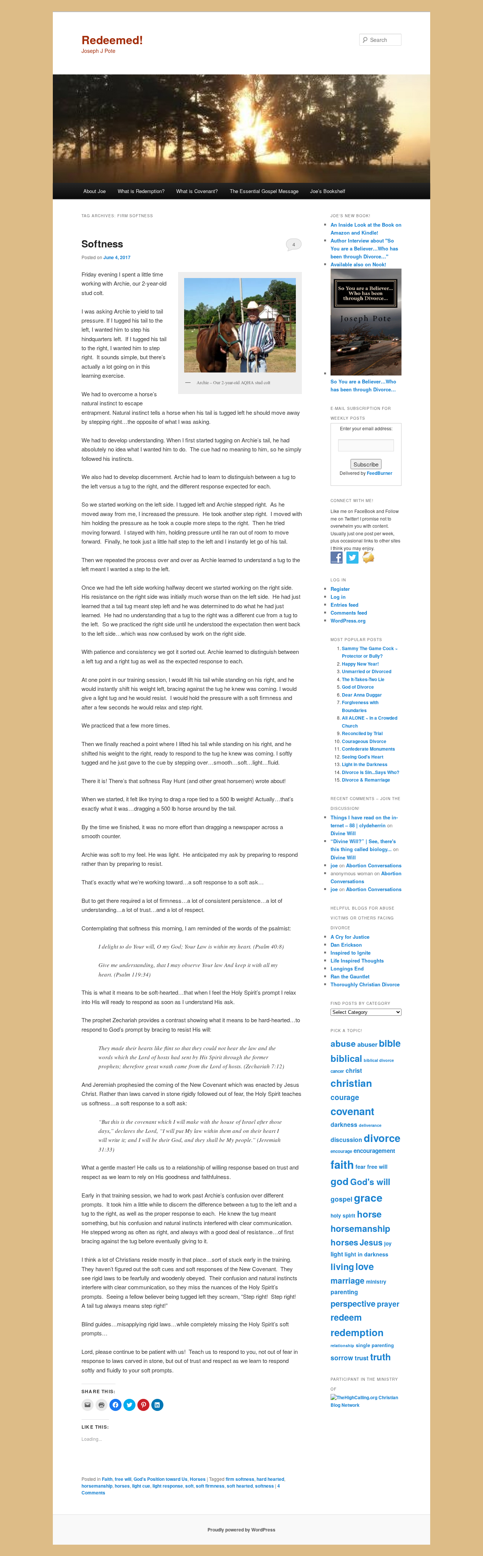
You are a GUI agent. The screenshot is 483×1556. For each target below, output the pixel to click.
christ (354, 1070)
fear (360, 1166)
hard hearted (270, 1479)
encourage (341, 1151)
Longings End (347, 968)
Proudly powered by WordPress (241, 1529)
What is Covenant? (197, 191)
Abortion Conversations (373, 865)
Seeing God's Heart (362, 756)
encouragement (374, 1151)
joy (388, 1243)
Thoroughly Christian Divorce (365, 984)
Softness (102, 243)
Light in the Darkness (365, 764)
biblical (346, 1058)
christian (351, 1083)
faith (342, 1164)
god (340, 1181)
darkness (344, 1124)
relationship (342, 1345)
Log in (338, 596)
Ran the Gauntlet (350, 976)
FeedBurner (379, 473)
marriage (348, 1280)
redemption (357, 1332)
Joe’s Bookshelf (327, 191)
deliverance (370, 1125)
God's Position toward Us (161, 1479)
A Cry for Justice (350, 936)
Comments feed (349, 612)
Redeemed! (112, 39)
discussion (346, 1139)
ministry (376, 1281)
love (364, 1266)
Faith (107, 1479)
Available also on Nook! (358, 264)
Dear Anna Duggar (362, 694)
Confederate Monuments (368, 748)
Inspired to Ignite (351, 952)
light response (167, 1485)
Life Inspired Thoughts (357, 960)
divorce (382, 1137)
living (342, 1266)
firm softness (240, 1479)
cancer (337, 1071)
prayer (388, 1303)
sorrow (342, 1357)
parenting (344, 1291)
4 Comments (294, 246)
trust (362, 1357)
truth (380, 1356)
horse (369, 1213)
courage (345, 1097)
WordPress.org (348, 620)
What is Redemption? (141, 191)
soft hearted (240, 1485)
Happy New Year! (360, 663)
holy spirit (343, 1215)
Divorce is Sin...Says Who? (370, 772)
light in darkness (366, 1254)
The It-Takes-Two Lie (363, 679)
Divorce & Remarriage (366, 779)
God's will (370, 1182)
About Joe (94, 191)
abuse (343, 1043)
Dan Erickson (346, 944)
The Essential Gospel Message (264, 191)
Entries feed (344, 604)
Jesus (371, 1242)
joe (334, 865)
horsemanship (97, 1485)
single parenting (375, 1345)
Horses (198, 1479)
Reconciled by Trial (362, 733)
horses (122, 1485)
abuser (367, 1044)
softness (264, 1485)
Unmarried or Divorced (366, 671)
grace (368, 1197)
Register (340, 588)
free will (123, 1479)
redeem (346, 1317)
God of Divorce (358, 686)
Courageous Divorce (364, 741)
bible (390, 1043)
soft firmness (210, 1485)
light (337, 1254)
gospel (341, 1199)
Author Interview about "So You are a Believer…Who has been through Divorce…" (364, 248)
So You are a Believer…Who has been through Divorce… (363, 385)
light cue (141, 1485)
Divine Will (343, 833)
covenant (352, 1111)
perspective (353, 1303)
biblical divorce (379, 1060)
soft (189, 1485)
